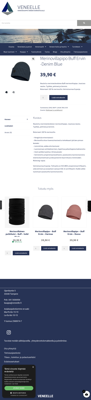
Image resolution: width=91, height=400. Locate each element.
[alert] (19, 381)
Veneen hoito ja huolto (58, 47)
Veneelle (29, 7)
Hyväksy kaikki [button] (19, 388)
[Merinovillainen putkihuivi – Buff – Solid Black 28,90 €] (17, 212)
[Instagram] (8, 332)
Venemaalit (39, 47)
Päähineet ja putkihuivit (54, 110)
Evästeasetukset (11, 361)
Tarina (47, 52)
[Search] (84, 23)
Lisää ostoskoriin (58, 97)
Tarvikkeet (76, 47)
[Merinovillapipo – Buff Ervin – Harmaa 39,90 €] (45, 212)
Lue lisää (15, 384)
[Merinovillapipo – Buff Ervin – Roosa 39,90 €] (73, 212)
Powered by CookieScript (19, 395)
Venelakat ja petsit (25, 47)
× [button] (33, 367)
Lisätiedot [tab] (9, 126)
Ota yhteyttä (65, 52)
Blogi (55, 52)
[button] (41, 46)
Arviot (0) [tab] (8, 132)
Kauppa (23, 52)
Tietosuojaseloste (80, 52)
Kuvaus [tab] (8, 119)
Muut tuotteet (9, 52)
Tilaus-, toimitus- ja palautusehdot (20, 357)
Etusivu (11, 47)
